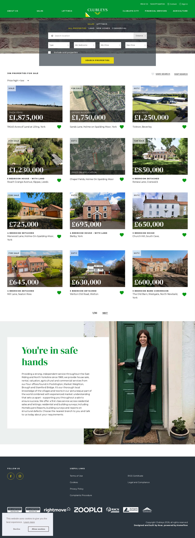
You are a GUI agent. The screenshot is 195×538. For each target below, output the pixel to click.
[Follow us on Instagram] (19, 476)
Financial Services (156, 11)
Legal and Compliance (139, 482)
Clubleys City (131, 11)
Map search (181, 74)
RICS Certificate (135, 476)
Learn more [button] (29, 522)
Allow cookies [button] (38, 529)
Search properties (97, 60)
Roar (160, 525)
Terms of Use (76, 476)
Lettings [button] (67, 11)
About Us (144, 4)
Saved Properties (157, 4)
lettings (102, 24)
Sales (91, 24)
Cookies (74, 482)
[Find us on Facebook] (10, 476)
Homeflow (182, 525)
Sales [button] (40, 11)
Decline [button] (16, 529)
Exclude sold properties (66, 52)
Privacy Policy (76, 489)
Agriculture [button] (180, 11)
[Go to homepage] (97, 7)
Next (105, 313)
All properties (77, 28)
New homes (103, 28)
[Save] (59, 127)
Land (91, 28)
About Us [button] (12, 11)
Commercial (119, 28)
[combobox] (93, 35)
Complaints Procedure (81, 495)
